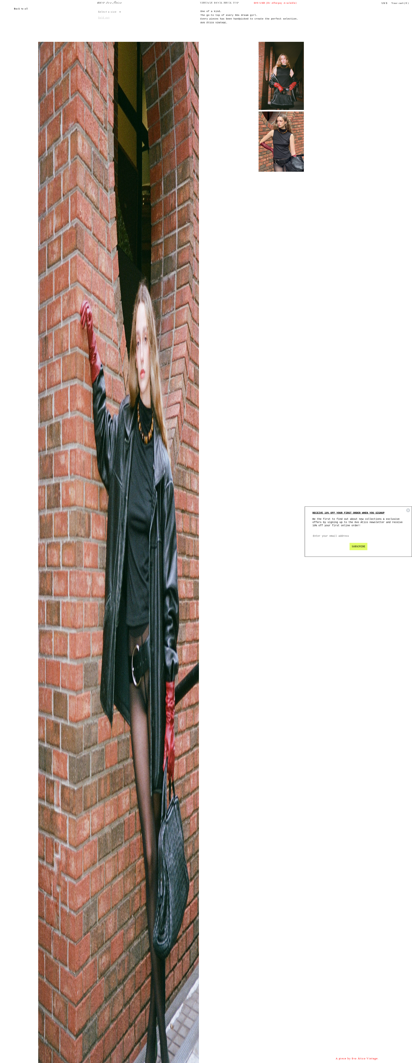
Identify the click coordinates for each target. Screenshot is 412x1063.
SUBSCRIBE (358, 546)
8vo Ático (114, 3)
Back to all (21, 9)
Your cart (400, 3)
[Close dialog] (408, 510)
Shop (101, 3)
